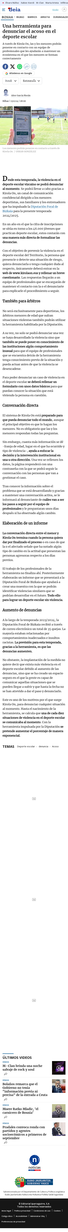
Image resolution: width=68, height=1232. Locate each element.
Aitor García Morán (21, 95)
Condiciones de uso (42, 1210)
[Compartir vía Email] (34, 67)
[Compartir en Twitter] (12, 67)
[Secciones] (3, 10)
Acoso (55, 746)
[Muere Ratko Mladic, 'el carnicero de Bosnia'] (58, 1111)
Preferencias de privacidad (13, 1221)
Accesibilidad (21, 1216)
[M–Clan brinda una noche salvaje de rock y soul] (58, 1068)
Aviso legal (6, 1210)
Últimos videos (17, 1057)
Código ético (7, 1216)
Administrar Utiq (37, 1216)
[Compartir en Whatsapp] (19, 67)
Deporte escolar (26, 746)
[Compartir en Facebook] (5, 67)
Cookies (57, 1210)
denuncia (43, 746)
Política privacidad (22, 1210)
